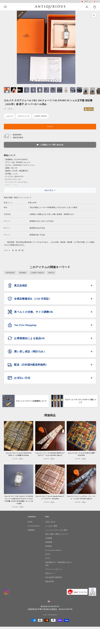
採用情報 (48, 542)
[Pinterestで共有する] (19, 250)
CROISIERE (10, 273)
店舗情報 (31, 530)
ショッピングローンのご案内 (56, 530)
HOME (30, 522)
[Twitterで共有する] (16, 250)
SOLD (50, 126)
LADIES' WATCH (40, 116)
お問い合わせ (50, 522)
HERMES (22, 273)
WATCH (51, 273)
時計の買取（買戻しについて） (57, 534)
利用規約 (48, 546)
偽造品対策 (49, 581)
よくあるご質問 (51, 526)
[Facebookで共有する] (13, 250)
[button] (50, 285)
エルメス (9, 116)
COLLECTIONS (33, 526)
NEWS (47, 554)
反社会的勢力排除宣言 (53, 577)
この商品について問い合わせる (52, 145)
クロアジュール (23, 116)
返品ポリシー (50, 573)
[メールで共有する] (22, 250)
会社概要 (48, 538)
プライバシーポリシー (53, 569)
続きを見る (49, 190)
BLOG (47, 558)
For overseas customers (53, 550)
